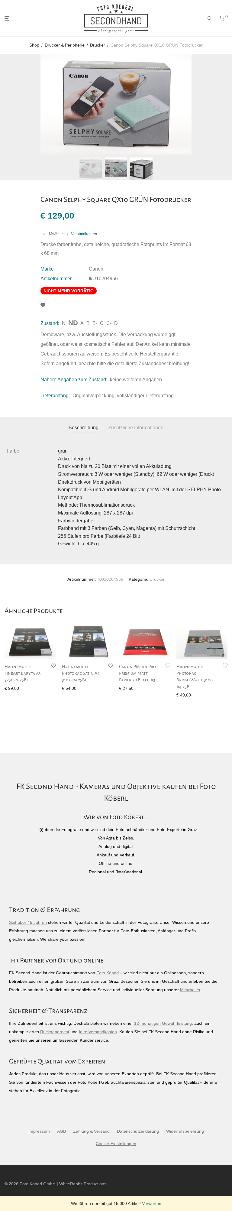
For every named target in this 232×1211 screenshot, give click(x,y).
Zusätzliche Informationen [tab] (135, 427)
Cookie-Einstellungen (116, 1143)
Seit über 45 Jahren (28, 922)
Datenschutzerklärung (138, 1131)
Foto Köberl (107, 972)
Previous (6, 104)
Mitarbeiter (190, 989)
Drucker (97, 45)
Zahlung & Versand (91, 1131)
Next (226, 104)
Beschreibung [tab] (83, 427)
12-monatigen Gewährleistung (163, 1023)
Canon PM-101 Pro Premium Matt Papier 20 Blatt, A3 (137, 673)
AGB (61, 1131)
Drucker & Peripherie (65, 45)
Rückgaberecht (54, 1031)
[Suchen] (210, 18)
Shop (34, 45)
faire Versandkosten (98, 1031)
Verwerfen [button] (151, 1203)
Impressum (39, 1131)
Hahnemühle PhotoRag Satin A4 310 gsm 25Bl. (81, 673)
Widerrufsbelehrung (185, 1131)
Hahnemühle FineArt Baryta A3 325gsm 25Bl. (23, 673)
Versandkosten (84, 234)
